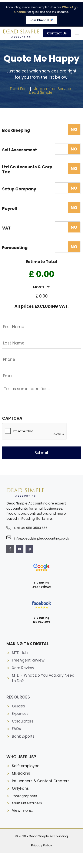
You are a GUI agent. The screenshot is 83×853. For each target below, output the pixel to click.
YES (67, 129)
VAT (6, 228)
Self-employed (26, 765)
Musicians (21, 773)
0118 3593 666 (36, 528)
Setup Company (19, 189)
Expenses (20, 713)
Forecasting (15, 248)
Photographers (24, 795)
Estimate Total (41, 262)
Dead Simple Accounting (48, 836)
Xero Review (23, 667)
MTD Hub (20, 652)
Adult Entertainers (26, 803)
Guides (18, 706)
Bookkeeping (16, 130)
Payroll (9, 208)
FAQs (16, 728)
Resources (18, 697)
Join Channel (40, 20)
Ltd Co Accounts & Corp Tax (27, 169)
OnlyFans (20, 788)
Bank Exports (23, 736)
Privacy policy (41, 845)
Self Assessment (19, 150)
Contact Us (57, 33)
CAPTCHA (12, 418)
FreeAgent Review (28, 660)
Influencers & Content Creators (40, 781)
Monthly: (41, 287)
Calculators (22, 721)
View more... (22, 810)
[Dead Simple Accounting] (21, 33)
